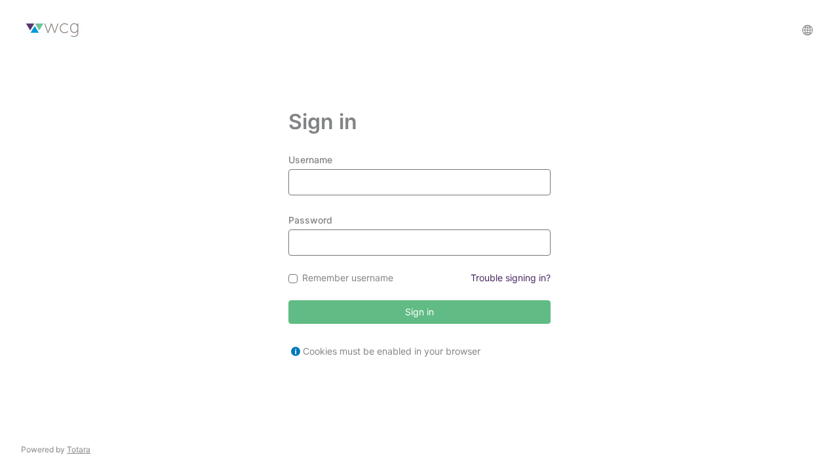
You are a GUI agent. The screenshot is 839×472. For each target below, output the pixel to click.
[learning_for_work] (52, 30)
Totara (78, 449)
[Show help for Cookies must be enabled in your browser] (295, 351)
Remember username (347, 278)
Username (310, 159)
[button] (807, 30)
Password (310, 220)
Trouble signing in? (511, 277)
